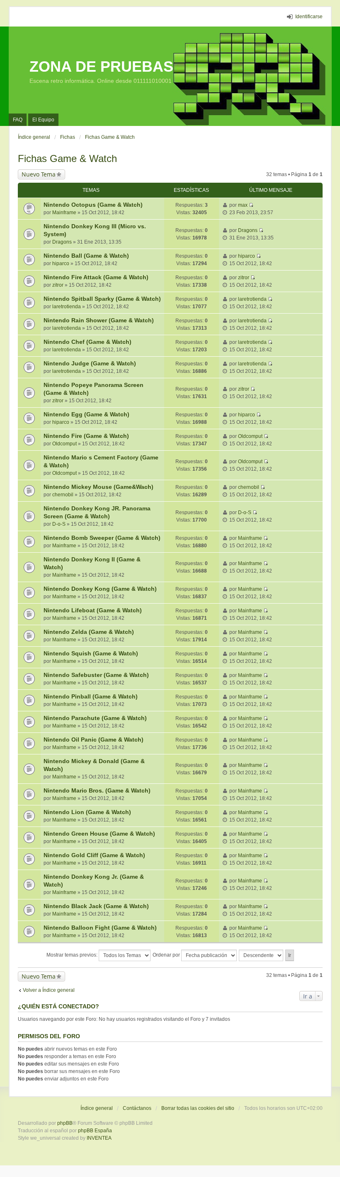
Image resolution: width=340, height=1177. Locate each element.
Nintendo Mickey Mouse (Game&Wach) (98, 486)
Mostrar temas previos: (72, 955)
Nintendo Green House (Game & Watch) (99, 833)
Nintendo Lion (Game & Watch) (87, 812)
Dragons (62, 242)
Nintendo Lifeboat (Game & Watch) (93, 610)
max (243, 205)
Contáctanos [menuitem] (137, 1108)
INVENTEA (99, 1138)
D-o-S (59, 524)
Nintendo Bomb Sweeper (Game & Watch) (102, 537)
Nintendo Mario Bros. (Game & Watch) (97, 790)
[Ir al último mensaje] (251, 205)
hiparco (60, 263)
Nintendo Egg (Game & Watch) (86, 414)
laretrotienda (66, 306)
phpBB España (95, 1130)
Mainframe (64, 212)
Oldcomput (64, 444)
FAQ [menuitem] (17, 120)
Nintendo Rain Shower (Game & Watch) (99, 320)
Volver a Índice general (49, 990)
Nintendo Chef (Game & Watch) (87, 341)
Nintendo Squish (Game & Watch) (91, 653)
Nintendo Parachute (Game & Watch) (95, 718)
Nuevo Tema (39, 174)
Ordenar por (167, 955)
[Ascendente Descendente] (261, 955)
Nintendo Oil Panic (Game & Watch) (93, 739)
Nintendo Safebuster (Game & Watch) (96, 675)
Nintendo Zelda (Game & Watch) (89, 631)
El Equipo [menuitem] (43, 120)
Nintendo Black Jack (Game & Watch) (96, 906)
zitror (57, 285)
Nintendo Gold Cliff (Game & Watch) (94, 855)
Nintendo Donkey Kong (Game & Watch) (100, 588)
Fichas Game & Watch (67, 158)
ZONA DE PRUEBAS (101, 66)
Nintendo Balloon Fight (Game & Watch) (100, 927)
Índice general (96, 1108)
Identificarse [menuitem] (309, 16)
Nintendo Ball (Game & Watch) (86, 255)
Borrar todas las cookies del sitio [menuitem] (197, 1108)
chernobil (62, 495)
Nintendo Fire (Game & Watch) (86, 436)
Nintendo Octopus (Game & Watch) (93, 204)
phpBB (65, 1123)
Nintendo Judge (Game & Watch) (90, 363)
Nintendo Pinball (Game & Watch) (91, 696)
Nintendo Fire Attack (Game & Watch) (96, 277)
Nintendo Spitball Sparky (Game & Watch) (102, 298)
